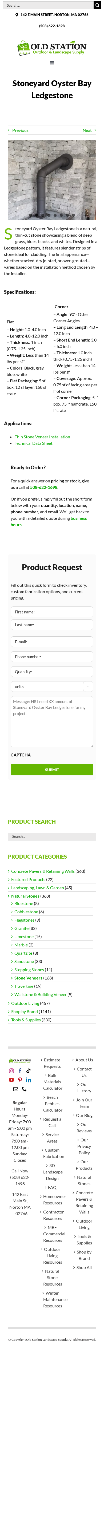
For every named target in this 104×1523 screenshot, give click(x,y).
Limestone (24, 936)
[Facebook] (20, 1070)
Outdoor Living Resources (52, 1255)
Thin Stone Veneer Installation (42, 436)
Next (87, 130)
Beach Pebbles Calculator (52, 1103)
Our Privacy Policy (84, 1146)
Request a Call (52, 1122)
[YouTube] (11, 1079)
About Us (84, 1059)
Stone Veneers (28, 977)
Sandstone (24, 961)
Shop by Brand (24, 1011)
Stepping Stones (29, 969)
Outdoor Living (25, 1003)
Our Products (84, 1165)
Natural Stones (25, 895)
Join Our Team (84, 1103)
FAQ (52, 1187)
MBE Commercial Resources (52, 1234)
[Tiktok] (28, 1070)
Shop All (84, 1267)
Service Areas (52, 1137)
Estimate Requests (52, 1063)
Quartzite (23, 952)
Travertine (23, 986)
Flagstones (24, 919)
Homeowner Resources (52, 1199)
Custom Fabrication (52, 1153)
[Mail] (15, 1088)
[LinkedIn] (28, 1079)
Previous (20, 130)
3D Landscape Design (52, 1172)
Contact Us (84, 1072)
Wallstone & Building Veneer (40, 994)
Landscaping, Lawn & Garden (37, 887)
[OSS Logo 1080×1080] (52, 41)
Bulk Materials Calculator (52, 1081)
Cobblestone (26, 911)
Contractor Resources (52, 1215)
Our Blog (84, 1115)
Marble (21, 944)
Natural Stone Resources (52, 1277)
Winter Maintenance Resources (52, 1299)
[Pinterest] (20, 1079)
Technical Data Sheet (34, 443)
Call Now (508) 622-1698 (20, 1177)
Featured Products (28, 879)
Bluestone (23, 903)
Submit (52, 769)
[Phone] (24, 1088)
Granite (21, 928)
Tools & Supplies (26, 1019)
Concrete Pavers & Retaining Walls (43, 871)
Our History (84, 1087)
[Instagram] (11, 1070)
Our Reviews (84, 1127)
